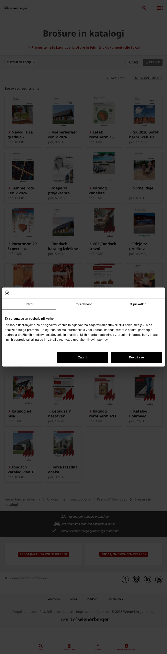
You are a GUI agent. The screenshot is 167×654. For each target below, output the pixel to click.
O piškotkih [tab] (138, 304)
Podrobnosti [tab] (83, 304)
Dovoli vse (136, 357)
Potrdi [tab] (28, 304)
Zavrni (82, 357)
